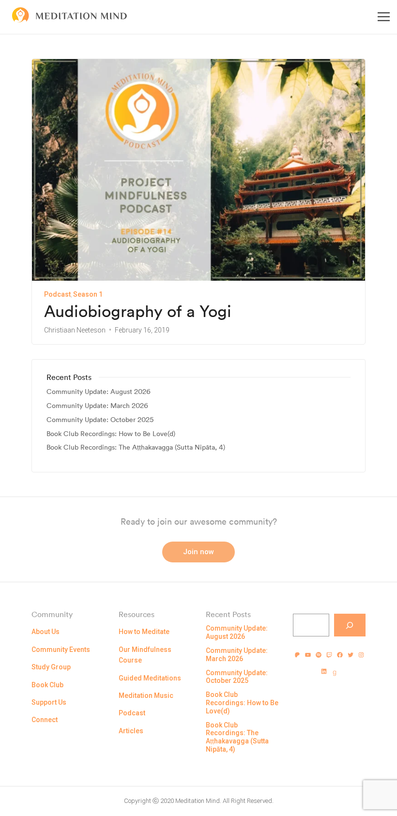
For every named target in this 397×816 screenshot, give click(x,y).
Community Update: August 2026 (98, 392)
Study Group (51, 667)
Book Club (47, 685)
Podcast (57, 294)
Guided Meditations (150, 678)
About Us (45, 631)
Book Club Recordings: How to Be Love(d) (110, 434)
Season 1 (88, 294)
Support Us (48, 702)
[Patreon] (297, 654)
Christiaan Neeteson (75, 330)
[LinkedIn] (324, 671)
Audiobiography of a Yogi (137, 311)
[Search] (350, 625)
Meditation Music (146, 695)
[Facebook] (339, 654)
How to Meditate (144, 631)
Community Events (60, 649)
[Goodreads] (334, 673)
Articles (131, 731)
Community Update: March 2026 (97, 406)
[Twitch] (329, 654)
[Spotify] (318, 654)
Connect (44, 720)
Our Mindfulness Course (145, 655)
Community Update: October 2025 (99, 420)
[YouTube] (308, 654)
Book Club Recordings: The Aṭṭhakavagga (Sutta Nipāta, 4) (135, 447)
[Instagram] (361, 654)
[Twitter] (350, 654)
